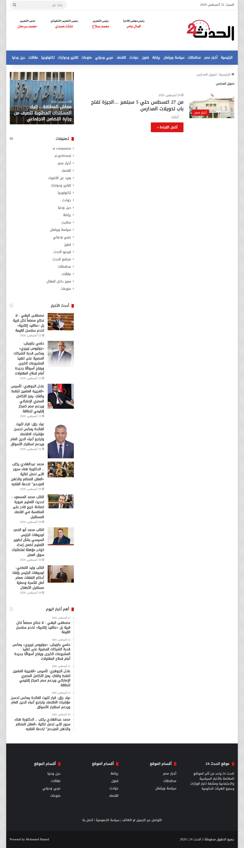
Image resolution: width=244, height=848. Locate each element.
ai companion (62, 148)
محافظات (194, 57)
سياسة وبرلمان (173, 57)
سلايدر (66, 222)
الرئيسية (227, 57)
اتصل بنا (87, 820)
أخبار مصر (211, 57)
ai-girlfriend (63, 155)
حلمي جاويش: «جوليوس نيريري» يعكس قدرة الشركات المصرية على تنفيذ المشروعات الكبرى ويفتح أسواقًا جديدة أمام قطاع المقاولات (29, 358)
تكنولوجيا (48, 57)
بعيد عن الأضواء (59, 178)
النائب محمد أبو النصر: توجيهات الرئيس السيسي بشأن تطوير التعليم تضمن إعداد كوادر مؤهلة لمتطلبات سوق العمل (28, 542)
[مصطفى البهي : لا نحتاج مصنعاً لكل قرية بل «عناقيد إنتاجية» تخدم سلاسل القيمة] (61, 321)
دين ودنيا (18, 57)
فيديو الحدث (62, 251)
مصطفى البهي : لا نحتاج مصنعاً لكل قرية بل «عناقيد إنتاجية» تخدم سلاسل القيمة (28, 323)
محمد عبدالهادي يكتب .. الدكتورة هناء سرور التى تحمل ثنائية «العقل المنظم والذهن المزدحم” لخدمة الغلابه (27, 474)
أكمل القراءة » (167, 127)
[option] (42, 98)
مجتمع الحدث (61, 259)
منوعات (86, 57)
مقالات (33, 57)
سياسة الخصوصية (107, 820)
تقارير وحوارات (68, 57)
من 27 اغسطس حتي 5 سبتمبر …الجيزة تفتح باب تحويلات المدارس (137, 105)
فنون (145, 57)
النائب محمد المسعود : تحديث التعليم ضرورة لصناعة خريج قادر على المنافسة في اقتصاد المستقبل (27, 507)
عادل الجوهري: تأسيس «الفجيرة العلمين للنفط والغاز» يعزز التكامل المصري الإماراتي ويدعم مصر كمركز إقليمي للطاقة (27, 398)
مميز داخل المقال (58, 281)
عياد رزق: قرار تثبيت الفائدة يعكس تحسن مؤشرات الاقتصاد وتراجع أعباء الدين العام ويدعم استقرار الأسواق (27, 434)
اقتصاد (121, 57)
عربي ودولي (104, 57)
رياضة (156, 57)
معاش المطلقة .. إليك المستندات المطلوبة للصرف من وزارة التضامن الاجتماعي (42, 113)
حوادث (133, 57)
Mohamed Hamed (37, 839)
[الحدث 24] (210, 30)
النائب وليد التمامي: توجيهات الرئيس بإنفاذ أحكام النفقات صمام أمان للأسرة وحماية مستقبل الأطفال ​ (28, 578)
